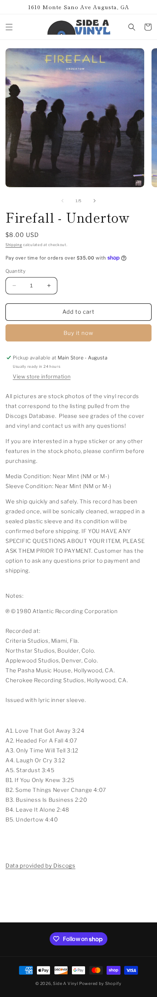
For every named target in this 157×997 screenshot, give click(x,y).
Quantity (15, 271)
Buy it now (78, 333)
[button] (9, 27)
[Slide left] (62, 201)
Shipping (13, 244)
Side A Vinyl (65, 983)
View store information (41, 376)
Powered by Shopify (100, 983)
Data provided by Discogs (40, 865)
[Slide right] (95, 201)
